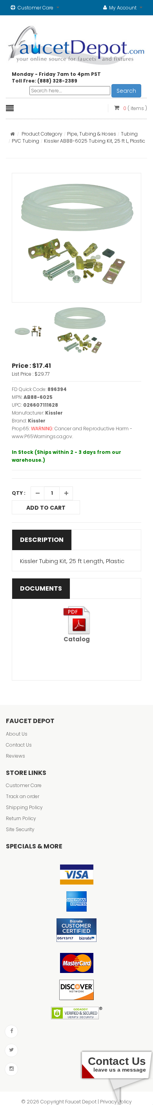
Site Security (20, 829)
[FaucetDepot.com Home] (76, 43)
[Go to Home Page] (12, 134)
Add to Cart (46, 508)
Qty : (19, 493)
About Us (16, 734)
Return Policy (21, 818)
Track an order (22, 796)
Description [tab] (42, 539)
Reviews (15, 756)
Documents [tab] (41, 588)
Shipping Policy (24, 807)
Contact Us (19, 745)
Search (126, 91)
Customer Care (24, 785)
